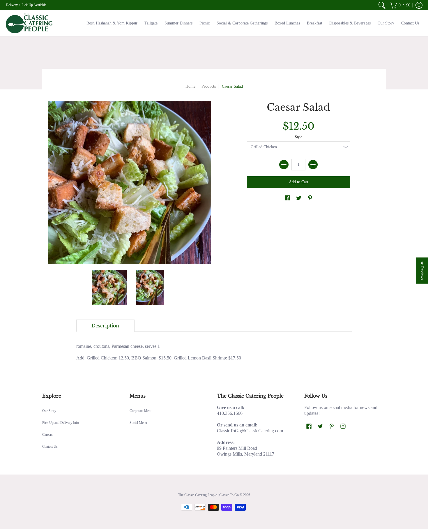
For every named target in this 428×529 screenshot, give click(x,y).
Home (190, 86)
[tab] (105, 326)
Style (298, 137)
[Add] (313, 164)
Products (208, 86)
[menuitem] (382, 5)
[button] (400, 5)
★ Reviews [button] (422, 270)
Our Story (49, 411)
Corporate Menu (141, 411)
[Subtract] (284, 164)
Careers (47, 435)
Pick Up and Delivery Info (60, 423)
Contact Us (50, 447)
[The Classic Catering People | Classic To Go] (29, 23)
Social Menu (138, 423)
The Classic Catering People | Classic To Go (208, 495)
